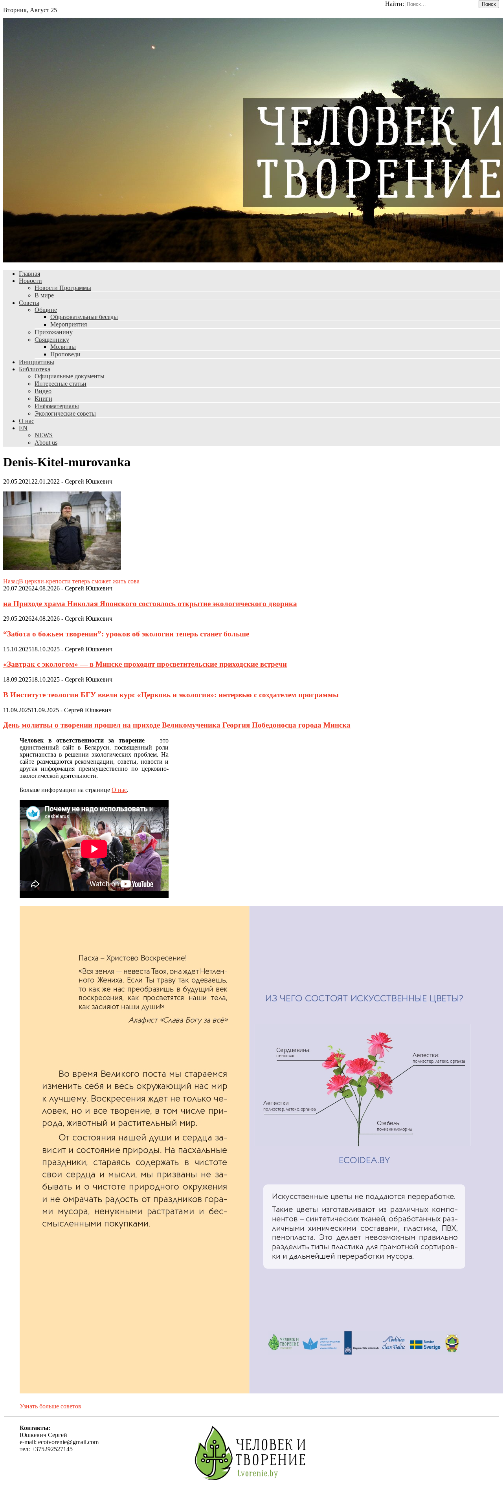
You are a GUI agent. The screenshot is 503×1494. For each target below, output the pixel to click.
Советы (29, 302)
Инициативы (36, 362)
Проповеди (65, 354)
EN (23, 428)
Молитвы (63, 346)
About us (46, 442)
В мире (44, 295)
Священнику (52, 339)
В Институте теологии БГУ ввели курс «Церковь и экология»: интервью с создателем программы (171, 695)
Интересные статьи (60, 383)
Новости (30, 280)
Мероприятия (68, 324)
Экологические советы (65, 413)
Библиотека (34, 369)
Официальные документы (70, 376)
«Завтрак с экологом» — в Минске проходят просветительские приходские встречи (145, 664)
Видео (43, 391)
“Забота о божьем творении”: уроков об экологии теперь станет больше (127, 634)
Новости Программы (63, 287)
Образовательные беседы (84, 316)
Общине (46, 309)
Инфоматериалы (57, 406)
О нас (26, 421)
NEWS (44, 435)
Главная (29, 273)
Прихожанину (54, 332)
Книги (43, 398)
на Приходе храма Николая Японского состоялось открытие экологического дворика (150, 603)
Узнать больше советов (50, 1406)
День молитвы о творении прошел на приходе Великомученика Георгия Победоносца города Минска (177, 725)
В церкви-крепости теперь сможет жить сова (71, 581)
